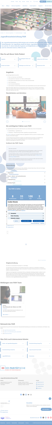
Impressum (23, 210)
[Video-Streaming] (9, 216)
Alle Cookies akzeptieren (38, 220)
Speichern (16, 220)
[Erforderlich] (9, 213)
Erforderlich (13, 213)
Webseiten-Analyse (15, 218)
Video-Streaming (14, 215)
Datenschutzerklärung (12, 210)
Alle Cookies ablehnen (26, 220)
